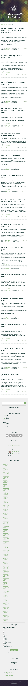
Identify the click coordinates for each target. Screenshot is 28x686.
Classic (5, 632)
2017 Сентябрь (6, 564)
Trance (5, 636)
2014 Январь (5, 509)
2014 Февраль (6, 510)
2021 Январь (5, 608)
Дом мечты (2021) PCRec (10, 375)
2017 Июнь (5, 560)
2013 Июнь (5, 500)
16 (10, 451)
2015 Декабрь (6, 538)
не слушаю (6, 645)
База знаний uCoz (9, 675)
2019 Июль (5, 584)
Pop (5, 631)
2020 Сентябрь (6, 603)
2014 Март (5, 511)
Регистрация (12, 408)
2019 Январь (5, 576)
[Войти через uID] (7, 435)
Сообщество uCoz (9, 673)
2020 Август (5, 602)
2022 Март (5, 620)
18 (14, 451)
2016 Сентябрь (6, 549)
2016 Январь (5, 539)
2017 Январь (5, 554)
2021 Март (5, 609)
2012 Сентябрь (6, 488)
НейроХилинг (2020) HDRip (10, 155)
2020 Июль (5, 600)
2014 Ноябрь (5, 522)
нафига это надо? (7, 646)
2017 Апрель (5, 558)
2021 (6, 24)
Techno (5, 628)
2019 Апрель (5, 580)
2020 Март (5, 595)
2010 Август (5, 469)
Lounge (5, 639)
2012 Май (5, 482)
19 (16, 451)
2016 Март (5, 542)
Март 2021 (14, 443)
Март (9, 24)
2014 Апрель (5, 513)
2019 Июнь (5, 583)
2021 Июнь (5, 613)
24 (12, 453)
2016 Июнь (5, 546)
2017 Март (5, 557)
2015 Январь (5, 525)
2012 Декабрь (6, 492)
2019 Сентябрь (6, 587)
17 (12, 451)
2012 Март (5, 480)
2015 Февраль (6, 526)
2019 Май (5, 582)
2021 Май (5, 612)
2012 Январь (5, 477)
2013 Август (5, 502)
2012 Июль (5, 485)
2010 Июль (5, 468)
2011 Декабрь (6, 476)
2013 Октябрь (6, 505)
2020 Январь (5, 592)
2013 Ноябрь (5, 506)
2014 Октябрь (6, 521)
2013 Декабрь (6, 507)
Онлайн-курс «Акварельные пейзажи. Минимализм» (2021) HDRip (13, 111)
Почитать (5, 415)
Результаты (5, 652)
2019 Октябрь (6, 588)
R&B (5, 643)
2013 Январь (5, 493)
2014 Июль (5, 517)
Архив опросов (12, 652)
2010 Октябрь (6, 472)
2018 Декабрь (6, 575)
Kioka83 (7, 49)
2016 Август (5, 547)
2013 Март (5, 496)
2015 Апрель (5, 529)
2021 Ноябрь (5, 619)
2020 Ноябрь (5, 605)
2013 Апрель (5, 497)
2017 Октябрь (6, 566)
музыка (4, 418)
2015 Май (5, 530)
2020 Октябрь (6, 604)
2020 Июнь (5, 599)
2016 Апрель (5, 543)
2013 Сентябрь (6, 504)
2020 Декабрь (6, 607)
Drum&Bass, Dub (7, 642)
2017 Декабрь (6, 568)
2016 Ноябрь (5, 551)
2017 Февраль (6, 555)
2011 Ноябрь (5, 474)
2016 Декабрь (6, 553)
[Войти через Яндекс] (15, 435)
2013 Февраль (6, 494)
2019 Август (5, 586)
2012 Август (5, 486)
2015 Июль (5, 531)
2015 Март (5, 527)
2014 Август (5, 518)
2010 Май (5, 465)
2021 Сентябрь (6, 616)
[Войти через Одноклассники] (21, 435)
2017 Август (5, 563)
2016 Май (5, 545)
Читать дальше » (6, 46)
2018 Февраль (6, 571)
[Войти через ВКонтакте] (9, 435)
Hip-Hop (5, 635)
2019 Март (5, 579)
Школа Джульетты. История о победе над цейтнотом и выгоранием (13, 31)
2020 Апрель (5, 596)
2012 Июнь (5, 484)
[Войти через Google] (18, 435)
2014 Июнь (5, 515)
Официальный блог (10, 672)
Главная (3, 24)
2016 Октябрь (6, 550)
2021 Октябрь (6, 617)
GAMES (4, 423)
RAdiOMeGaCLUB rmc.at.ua (14, 15)
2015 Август (5, 533)
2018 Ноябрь (5, 574)
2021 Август (5, 615)
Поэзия (4, 426)
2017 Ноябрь (5, 567)
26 (16, 453)
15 (8, 451)
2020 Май (5, 598)
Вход (17, 408)
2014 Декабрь (6, 523)
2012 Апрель (5, 481)
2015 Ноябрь (5, 537)
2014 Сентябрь (6, 519)
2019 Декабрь (6, 591)
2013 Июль (5, 501)
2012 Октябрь (6, 489)
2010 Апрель (5, 464)
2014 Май (5, 514)
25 (14, 453)
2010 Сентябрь (6, 470)
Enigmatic (6, 641)
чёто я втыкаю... (7, 647)
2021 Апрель (5, 611)
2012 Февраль (6, 478)
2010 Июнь (5, 466)
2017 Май (5, 559)
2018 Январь (5, 570)
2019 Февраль (6, 578)
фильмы (8, 48)
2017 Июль (5, 562)
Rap (5, 634)
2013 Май (5, 498)
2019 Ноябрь (5, 590)
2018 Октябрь (6, 572)
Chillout (5, 638)
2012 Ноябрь (5, 490)
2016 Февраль (6, 541)
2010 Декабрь (6, 473)
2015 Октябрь (6, 535)
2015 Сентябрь (6, 534)
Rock (5, 630)
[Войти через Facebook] (12, 435)
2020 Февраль (6, 594)
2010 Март (5, 462)
